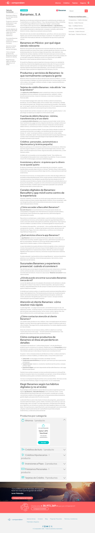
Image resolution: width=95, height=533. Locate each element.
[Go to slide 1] (76, 499)
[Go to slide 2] (78, 499)
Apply (86, 10)
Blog (46, 519)
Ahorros (58, 3)
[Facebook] (42, 527)
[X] (52, 527)
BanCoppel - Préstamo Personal (77, 34)
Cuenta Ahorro (24, 22)
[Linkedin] (45, 527)
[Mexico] (88, 1)
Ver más (43, 442)
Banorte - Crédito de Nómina (76, 28)
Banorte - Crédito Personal (76, 23)
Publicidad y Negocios (33, 522)
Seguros (83, 3)
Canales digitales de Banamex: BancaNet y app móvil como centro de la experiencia (11, 32)
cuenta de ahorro (58, 181)
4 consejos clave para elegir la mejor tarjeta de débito (44, 136)
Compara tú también (39, 509)
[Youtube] (47, 527)
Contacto (40, 519)
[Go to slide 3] (80, 499)
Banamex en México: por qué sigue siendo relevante (11, 17)
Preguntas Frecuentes (56, 519)
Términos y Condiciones (70, 519)
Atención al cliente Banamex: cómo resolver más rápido (11, 47)
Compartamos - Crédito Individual (78, 20)
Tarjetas (75, 3)
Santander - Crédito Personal (76, 31)
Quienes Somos (31, 519)
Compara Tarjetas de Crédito (22, 498)
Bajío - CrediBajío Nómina (76, 25)
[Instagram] (49, 527)
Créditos (66, 3)
